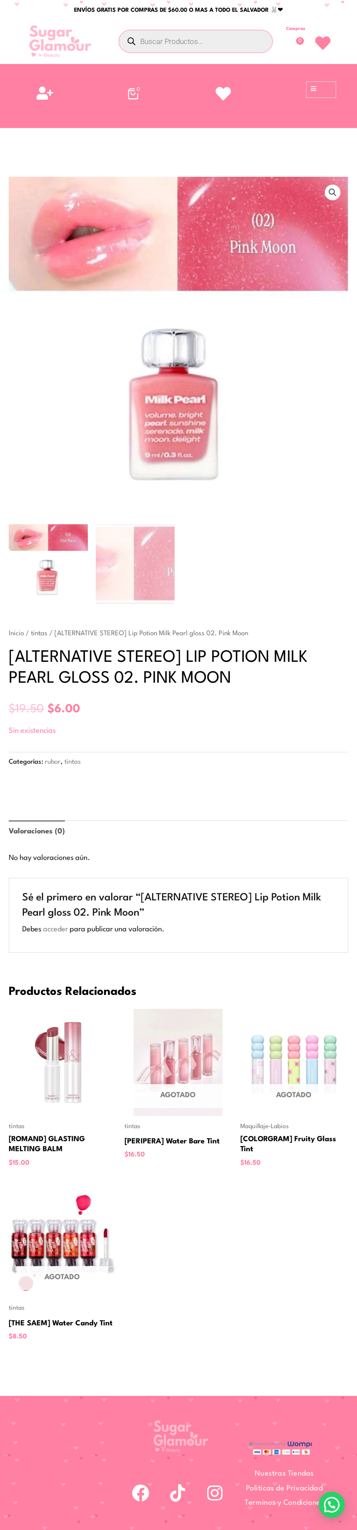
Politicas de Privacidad (284, 1488)
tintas (39, 633)
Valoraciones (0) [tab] (37, 831)
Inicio (16, 633)
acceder (55, 929)
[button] (332, 192)
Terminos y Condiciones (284, 1502)
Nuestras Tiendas (284, 1473)
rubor (53, 762)
